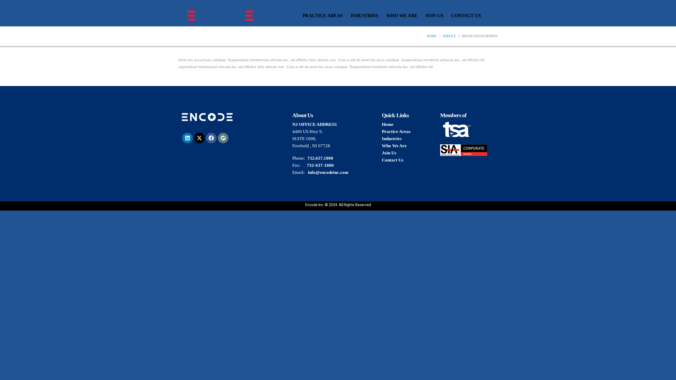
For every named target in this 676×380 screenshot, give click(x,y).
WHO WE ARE (401, 15)
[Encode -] (220, 15)
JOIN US (434, 15)
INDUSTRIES (364, 15)
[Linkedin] (187, 138)
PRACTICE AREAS (323, 15)
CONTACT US (466, 15)
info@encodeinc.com (328, 172)
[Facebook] (211, 138)
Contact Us (392, 160)
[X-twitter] (199, 138)
